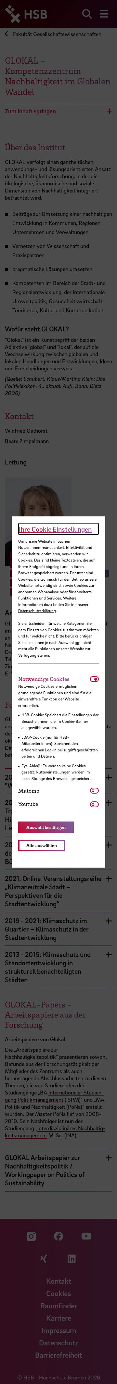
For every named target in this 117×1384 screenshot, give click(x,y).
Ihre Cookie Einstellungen (55, 529)
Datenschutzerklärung (37, 610)
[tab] (54, 679)
